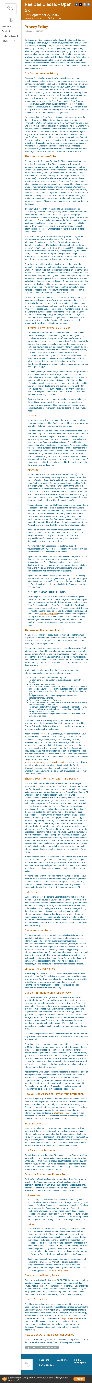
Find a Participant (10, 36)
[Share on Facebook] (76, 4)
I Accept (79, 1379)
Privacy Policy (15, 1380)
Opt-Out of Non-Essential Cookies (41, 1347)
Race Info (6, 26)
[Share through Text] (88, 4)
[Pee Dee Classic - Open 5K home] (11, 8)
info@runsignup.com (48, 614)
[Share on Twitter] (80, 4)
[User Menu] (11, 20)
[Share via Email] (84, 4)
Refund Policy (8, 41)
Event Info (6, 31)
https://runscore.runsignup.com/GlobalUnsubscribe (47, 762)
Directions (55, 18)
